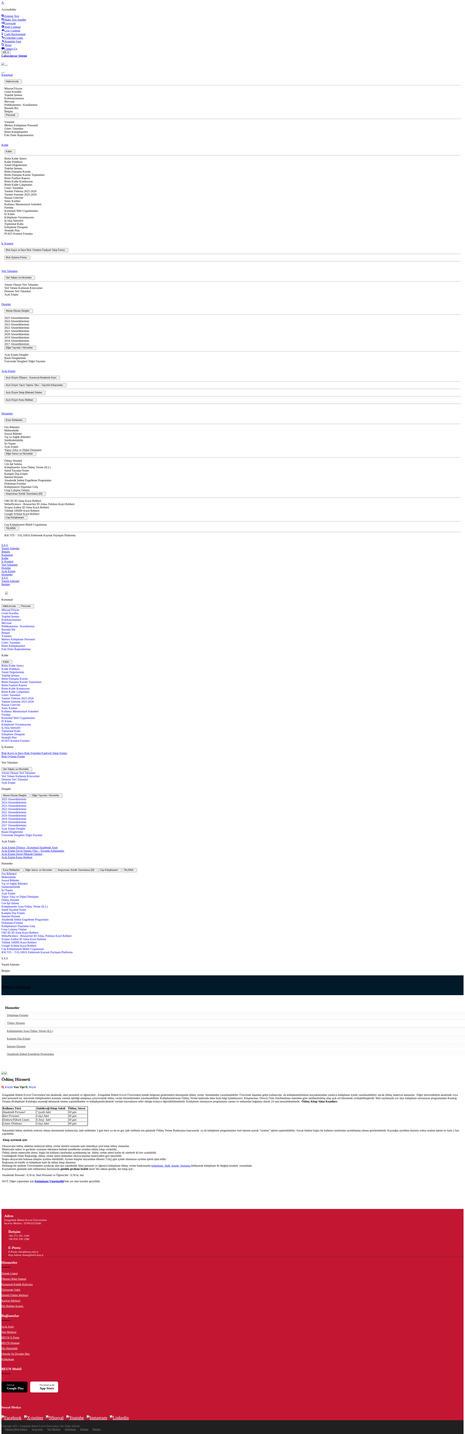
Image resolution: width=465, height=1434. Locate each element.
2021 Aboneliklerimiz (16, 331)
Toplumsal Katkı (13, 223)
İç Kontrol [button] (7, 243)
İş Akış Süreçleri (13, 220)
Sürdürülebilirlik (13, 440)
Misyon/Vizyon (13, 88)
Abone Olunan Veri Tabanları (21, 284)
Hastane (84, 1429)
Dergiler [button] (6, 304)
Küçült (8, 1087)
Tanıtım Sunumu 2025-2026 (20, 194)
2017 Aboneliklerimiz (16, 344)
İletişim (8, 111)
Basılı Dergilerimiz (15, 358)
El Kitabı (9, 214)
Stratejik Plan (12, 230)
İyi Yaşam (10, 443)
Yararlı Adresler (10, 548)
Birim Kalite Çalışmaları (18, 184)
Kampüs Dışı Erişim (16, 473)
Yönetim (9, 122)
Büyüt (32, 1087)
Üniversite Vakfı (10, 1289)
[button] (13, 81)
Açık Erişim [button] (8, 371)
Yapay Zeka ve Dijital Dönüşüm (22, 450)
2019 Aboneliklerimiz (16, 337)
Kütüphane (7, 1359)
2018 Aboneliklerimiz (16, 340)
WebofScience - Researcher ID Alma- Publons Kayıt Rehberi (39, 504)
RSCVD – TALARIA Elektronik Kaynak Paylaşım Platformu (40, 535)
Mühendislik (11, 430)
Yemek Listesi (9, 1273)
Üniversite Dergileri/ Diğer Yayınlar (24, 361)
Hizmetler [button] (7, 413)
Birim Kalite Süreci (15, 158)
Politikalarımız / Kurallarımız (20, 104)
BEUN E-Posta (10, 1337)
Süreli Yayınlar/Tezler (16, 470)
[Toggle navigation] (6, 65)
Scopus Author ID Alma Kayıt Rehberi (26, 507)
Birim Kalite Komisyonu (18, 181)
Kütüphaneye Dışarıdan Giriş (21, 486)
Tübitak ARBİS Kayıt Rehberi (21, 510)
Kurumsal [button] (7, 74)
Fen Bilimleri (11, 427)
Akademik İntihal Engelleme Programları (27, 480)
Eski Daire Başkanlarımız (19, 135)
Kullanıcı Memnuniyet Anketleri (22, 204)
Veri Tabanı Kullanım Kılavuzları (23, 287)
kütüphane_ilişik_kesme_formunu (171, 1165)
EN (5, 52)
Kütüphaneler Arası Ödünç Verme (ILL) (27, 467)
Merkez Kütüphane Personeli (21, 125)
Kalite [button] (4, 144)
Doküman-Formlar (15, 483)
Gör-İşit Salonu (13, 464)
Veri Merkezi (8, 1332)
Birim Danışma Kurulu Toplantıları (24, 174)
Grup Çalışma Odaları (17, 490)
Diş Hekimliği (9, 1348)
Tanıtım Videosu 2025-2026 (20, 191)
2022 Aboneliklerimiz (16, 327)
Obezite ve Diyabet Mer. (15, 1353)
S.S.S (4, 545)
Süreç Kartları (12, 201)
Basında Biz (11, 108)
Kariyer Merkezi (10, 1300)
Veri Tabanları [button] (9, 271)
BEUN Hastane (10, 1343)
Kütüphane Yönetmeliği (49, 1181)
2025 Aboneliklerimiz (16, 317)
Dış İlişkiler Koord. (12, 1306)
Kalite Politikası (13, 161)
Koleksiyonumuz (14, 98)
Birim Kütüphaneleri (16, 131)
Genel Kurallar (12, 91)
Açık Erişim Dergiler (16, 354)
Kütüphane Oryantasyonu (19, 217)
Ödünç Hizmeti (13, 460)
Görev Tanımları (13, 128)
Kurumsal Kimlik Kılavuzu (17, 1284)
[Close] (2, 72)
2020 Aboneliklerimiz (16, 334)
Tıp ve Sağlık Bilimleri (17, 436)
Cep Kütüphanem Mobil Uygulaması (25, 524)
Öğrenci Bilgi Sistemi (13, 1278)
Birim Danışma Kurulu (17, 171)
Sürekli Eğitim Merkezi (14, 1295)
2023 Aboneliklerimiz (16, 324)
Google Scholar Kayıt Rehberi (21, 513)
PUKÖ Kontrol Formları (18, 233)
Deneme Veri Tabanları (17, 291)
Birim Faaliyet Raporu (17, 178)
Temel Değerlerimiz (15, 165)
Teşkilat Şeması (13, 95)
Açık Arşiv (7, 1326)
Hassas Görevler (13, 197)
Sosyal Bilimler (13, 433)
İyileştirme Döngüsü (16, 227)
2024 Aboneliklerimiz (16, 321)
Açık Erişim (11, 294)
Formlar (8, 207)
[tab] (10, 606)
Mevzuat (9, 101)
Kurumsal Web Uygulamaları (21, 210)
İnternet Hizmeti (13, 477)
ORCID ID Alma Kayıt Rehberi (22, 500)
